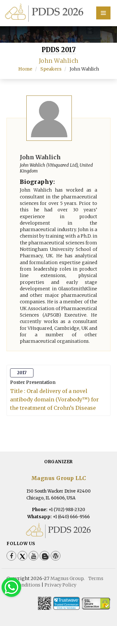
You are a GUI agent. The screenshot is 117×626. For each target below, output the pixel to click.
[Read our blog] (44, 556)
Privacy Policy (60, 585)
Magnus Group (67, 578)
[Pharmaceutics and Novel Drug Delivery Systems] (58, 12)
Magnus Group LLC (58, 478)
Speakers (50, 69)
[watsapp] (11, 587)
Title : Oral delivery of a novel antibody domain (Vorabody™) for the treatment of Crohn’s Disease (54, 399)
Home (25, 69)
